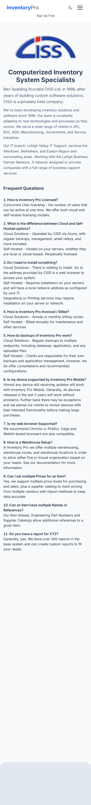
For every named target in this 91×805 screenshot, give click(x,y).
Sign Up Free (45, 15)
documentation (48, 462)
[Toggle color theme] (70, 7)
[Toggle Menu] (80, 7)
